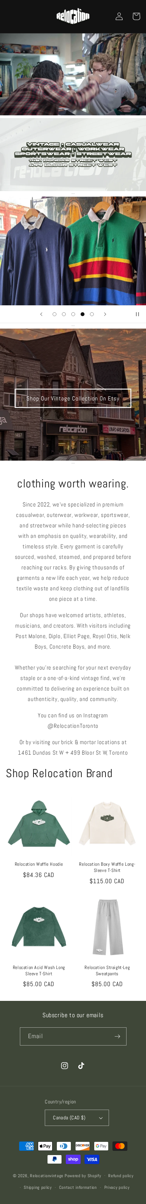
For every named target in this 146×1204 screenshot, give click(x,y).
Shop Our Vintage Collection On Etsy (73, 398)
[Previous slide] (41, 314)
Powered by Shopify (83, 1175)
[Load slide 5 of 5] (92, 314)
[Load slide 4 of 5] (82, 314)
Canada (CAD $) (69, 1117)
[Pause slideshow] (137, 314)
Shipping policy (38, 1187)
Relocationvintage (46, 1175)
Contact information (78, 1187)
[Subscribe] (117, 1036)
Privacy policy (117, 1187)
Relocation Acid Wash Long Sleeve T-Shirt (39, 971)
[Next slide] (105, 314)
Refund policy (120, 1175)
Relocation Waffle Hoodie (39, 864)
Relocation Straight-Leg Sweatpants (107, 971)
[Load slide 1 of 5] (54, 314)
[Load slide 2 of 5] (64, 314)
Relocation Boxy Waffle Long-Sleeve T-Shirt (107, 867)
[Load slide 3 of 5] (73, 314)
